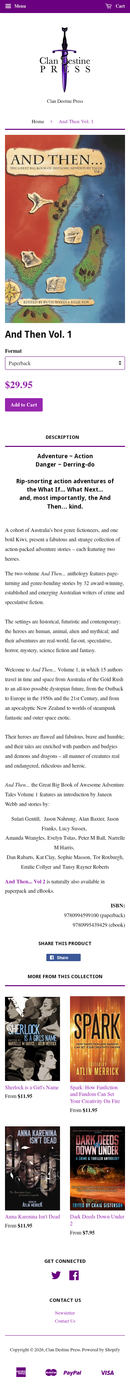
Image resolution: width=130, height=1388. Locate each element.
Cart (119, 5)
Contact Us (65, 1321)
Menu (19, 5)
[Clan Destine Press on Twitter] (56, 1278)
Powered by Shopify (101, 1350)
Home (38, 121)
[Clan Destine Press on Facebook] (74, 1278)
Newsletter (65, 1313)
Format (13, 350)
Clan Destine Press (63, 1350)
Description (62, 437)
